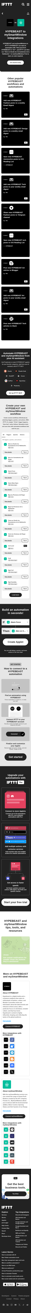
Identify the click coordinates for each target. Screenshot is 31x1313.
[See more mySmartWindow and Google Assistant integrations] (9, 1149)
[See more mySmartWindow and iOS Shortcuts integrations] (9, 1136)
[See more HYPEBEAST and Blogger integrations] (9, 1059)
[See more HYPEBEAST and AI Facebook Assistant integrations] (9, 1046)
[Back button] (2, 13)
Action (11, 447)
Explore (5, 1212)
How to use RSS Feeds (8, 1265)
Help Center (5, 1225)
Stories (4, 1217)
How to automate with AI (9, 1254)
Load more (15, 595)
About (23, 1299)
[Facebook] (4, 1305)
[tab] (3, 434)
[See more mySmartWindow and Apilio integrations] (9, 1155)
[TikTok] (23, 1305)
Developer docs (6, 1236)
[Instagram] (11, 1305)
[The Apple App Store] (9, 1285)
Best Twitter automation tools (10, 1257)
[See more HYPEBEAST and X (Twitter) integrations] (9, 1072)
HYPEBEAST (13, 31)
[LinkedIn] (8, 1305)
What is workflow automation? (11, 1262)
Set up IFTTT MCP (15, 393)
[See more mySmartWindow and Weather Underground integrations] (9, 1142)
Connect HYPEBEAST (13, 1026)
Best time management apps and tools (13, 1260)
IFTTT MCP (5, 1223)
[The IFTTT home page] (7, 4)
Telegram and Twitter (22, 1244)
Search (4, 1231)
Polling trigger (13, 473)
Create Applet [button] (15, 642)
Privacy (16, 1299)
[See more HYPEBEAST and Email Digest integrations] (9, 1065)
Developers (5, 1296)
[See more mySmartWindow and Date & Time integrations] (9, 1129)
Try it (25, 452)
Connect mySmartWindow (14, 1116)
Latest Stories (7, 1252)
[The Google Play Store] (22, 1285)
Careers (13, 1296)
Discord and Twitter (21, 1247)
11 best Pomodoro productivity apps (12, 1270)
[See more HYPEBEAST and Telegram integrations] (9, 1052)
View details (8, 452)
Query (11, 548)
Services (4, 1215)
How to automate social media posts (12, 1276)
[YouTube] (15, 1305)
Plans (3, 1233)
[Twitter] (19, 1305)
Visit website (7, 1021)
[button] (28, 4)
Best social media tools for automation (13, 1278)
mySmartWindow (15, 34)
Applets (4, 1220)
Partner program (24, 1296)
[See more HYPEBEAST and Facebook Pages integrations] (9, 1040)
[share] (28, 13)
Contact (9, 1299)
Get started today (15, 62)
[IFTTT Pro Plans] (25, 546)
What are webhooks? (8, 1268)
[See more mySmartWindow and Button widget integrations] (9, 1162)
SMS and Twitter (20, 1233)
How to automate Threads (9, 1273)
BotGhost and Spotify (22, 1230)
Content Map (5, 1228)
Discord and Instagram (22, 1215)
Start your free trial (15, 902)
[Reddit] (27, 1305)
